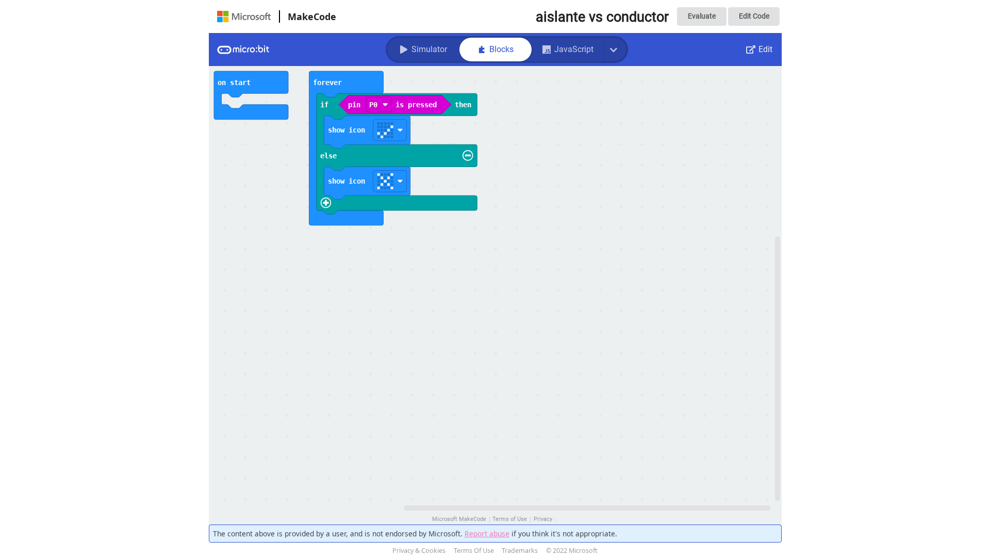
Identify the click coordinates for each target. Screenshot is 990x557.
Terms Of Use (474, 550)
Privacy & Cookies (419, 550)
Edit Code (754, 16)
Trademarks (520, 550)
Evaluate (702, 16)
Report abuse (487, 533)
